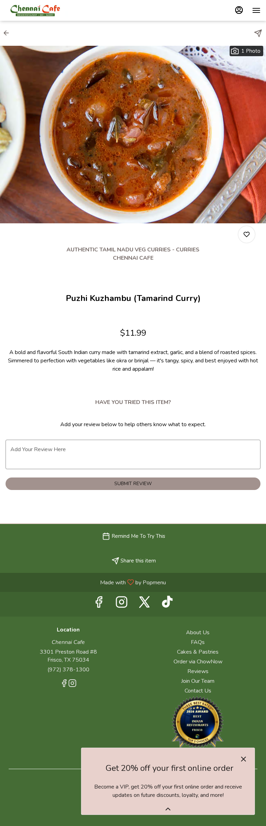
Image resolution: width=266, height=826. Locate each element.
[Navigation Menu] (256, 10)
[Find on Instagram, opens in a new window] (121, 604)
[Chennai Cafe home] (37, 10)
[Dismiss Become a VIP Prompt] (243, 759)
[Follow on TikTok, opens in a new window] (167, 604)
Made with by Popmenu (85, 582)
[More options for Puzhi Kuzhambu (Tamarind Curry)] (246, 234)
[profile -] (239, 10)
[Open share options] (258, 33)
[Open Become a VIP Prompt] (168, 809)
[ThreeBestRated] (198, 721)
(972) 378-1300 (68, 669)
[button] (8, 33)
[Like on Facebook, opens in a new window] (98, 604)
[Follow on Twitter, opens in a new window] (144, 604)
